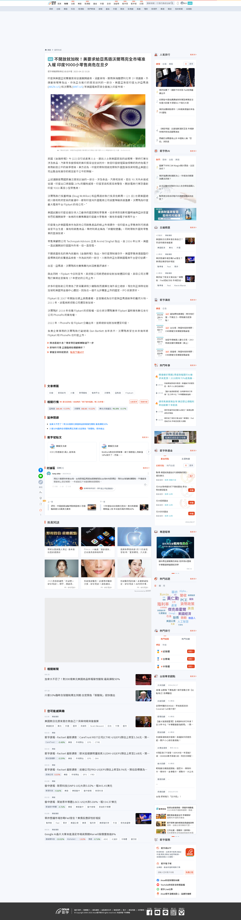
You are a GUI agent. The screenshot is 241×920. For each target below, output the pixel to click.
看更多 (144, 437)
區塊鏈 (130, 9)
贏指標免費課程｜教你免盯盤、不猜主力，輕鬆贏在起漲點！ (179, 317)
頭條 (51, 9)
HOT (167, 314)
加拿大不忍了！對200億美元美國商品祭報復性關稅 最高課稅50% (78, 424)
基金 (95, 3)
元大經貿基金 (162, 500)
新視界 (154, 9)
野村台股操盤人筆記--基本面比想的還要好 (61, 551)
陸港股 (87, 3)
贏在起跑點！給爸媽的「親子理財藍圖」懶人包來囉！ (84, 401)
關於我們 (77, 910)
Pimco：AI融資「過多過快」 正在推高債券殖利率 (97, 551)
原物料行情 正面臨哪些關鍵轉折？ (67, 347)
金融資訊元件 (106, 910)
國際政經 (58, 50)
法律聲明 (141, 910)
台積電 (166, 658)
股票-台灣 (169, 494)
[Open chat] (40, 510)
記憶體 (166, 651)
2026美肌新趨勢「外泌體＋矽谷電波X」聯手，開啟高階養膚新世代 (61, 582)
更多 (191, 64)
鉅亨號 (134, 3)
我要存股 (143, 401)
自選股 (189, 9)
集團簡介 (86, 910)
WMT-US (78, 87)
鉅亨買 (125, 3)
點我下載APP (77, 352)
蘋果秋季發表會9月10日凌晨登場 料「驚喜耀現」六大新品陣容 (134, 551)
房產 (139, 9)
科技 (73, 9)
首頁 (59, 3)
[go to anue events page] (177, 3)
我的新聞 (179, 9)
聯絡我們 (117, 910)
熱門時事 (91, 9)
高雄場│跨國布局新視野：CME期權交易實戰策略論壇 (179, 353)
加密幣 (116, 3)
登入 (185, 3)
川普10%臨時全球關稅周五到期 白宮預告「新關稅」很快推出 (76, 428)
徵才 (124, 910)
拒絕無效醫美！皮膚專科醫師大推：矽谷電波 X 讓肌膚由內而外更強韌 (98, 582)
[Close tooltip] (61, 510)
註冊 (190, 3)
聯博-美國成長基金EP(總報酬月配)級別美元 (171, 474)
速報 (100, 9)
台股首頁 (133, 401)
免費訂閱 (189, 872)
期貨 (122, 9)
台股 (73, 3)
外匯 (102, 3)
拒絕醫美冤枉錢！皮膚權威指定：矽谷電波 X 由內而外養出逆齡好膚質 (134, 582)
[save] (40, 504)
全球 (109, 3)
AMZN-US (54, 87)
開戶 (192, 475)
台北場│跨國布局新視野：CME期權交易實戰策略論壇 (179, 329)
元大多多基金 (162, 511)
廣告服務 (95, 910)
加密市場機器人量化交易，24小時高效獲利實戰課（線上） (179, 341)
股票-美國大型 (170, 480)
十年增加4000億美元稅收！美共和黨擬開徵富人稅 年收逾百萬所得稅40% (120, 507)
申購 (192, 490)
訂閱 (141, 3)
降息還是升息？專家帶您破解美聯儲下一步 (72, 342)
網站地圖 (132, 910)
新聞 (66, 3)
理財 (146, 9)
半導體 (166, 666)
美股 (80, 3)
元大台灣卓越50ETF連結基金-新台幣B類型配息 (171, 488)
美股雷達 (168, 235)
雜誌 (170, 9)
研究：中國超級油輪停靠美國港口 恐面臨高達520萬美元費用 (68, 507)
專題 (162, 9)
